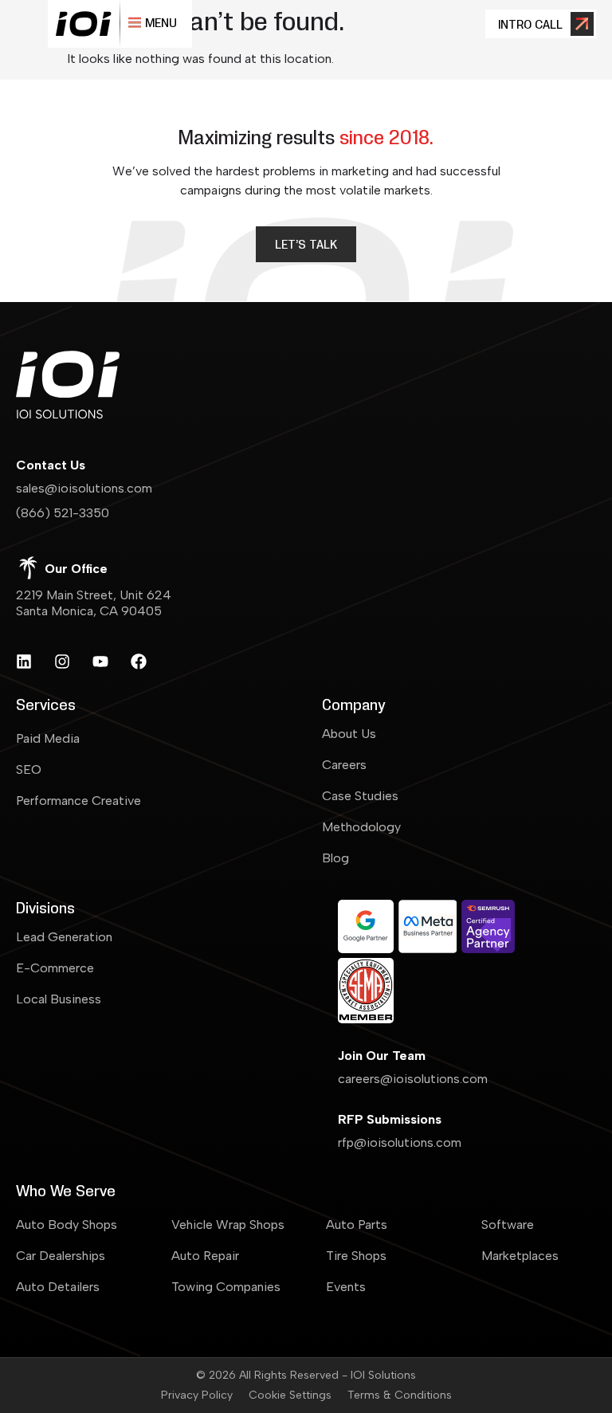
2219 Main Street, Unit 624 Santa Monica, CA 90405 (93, 602)
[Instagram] (62, 661)
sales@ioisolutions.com (84, 488)
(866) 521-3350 (62, 512)
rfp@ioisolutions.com (399, 1142)
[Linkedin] (24, 661)
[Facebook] (139, 661)
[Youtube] (100, 661)
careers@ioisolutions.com (413, 1078)
